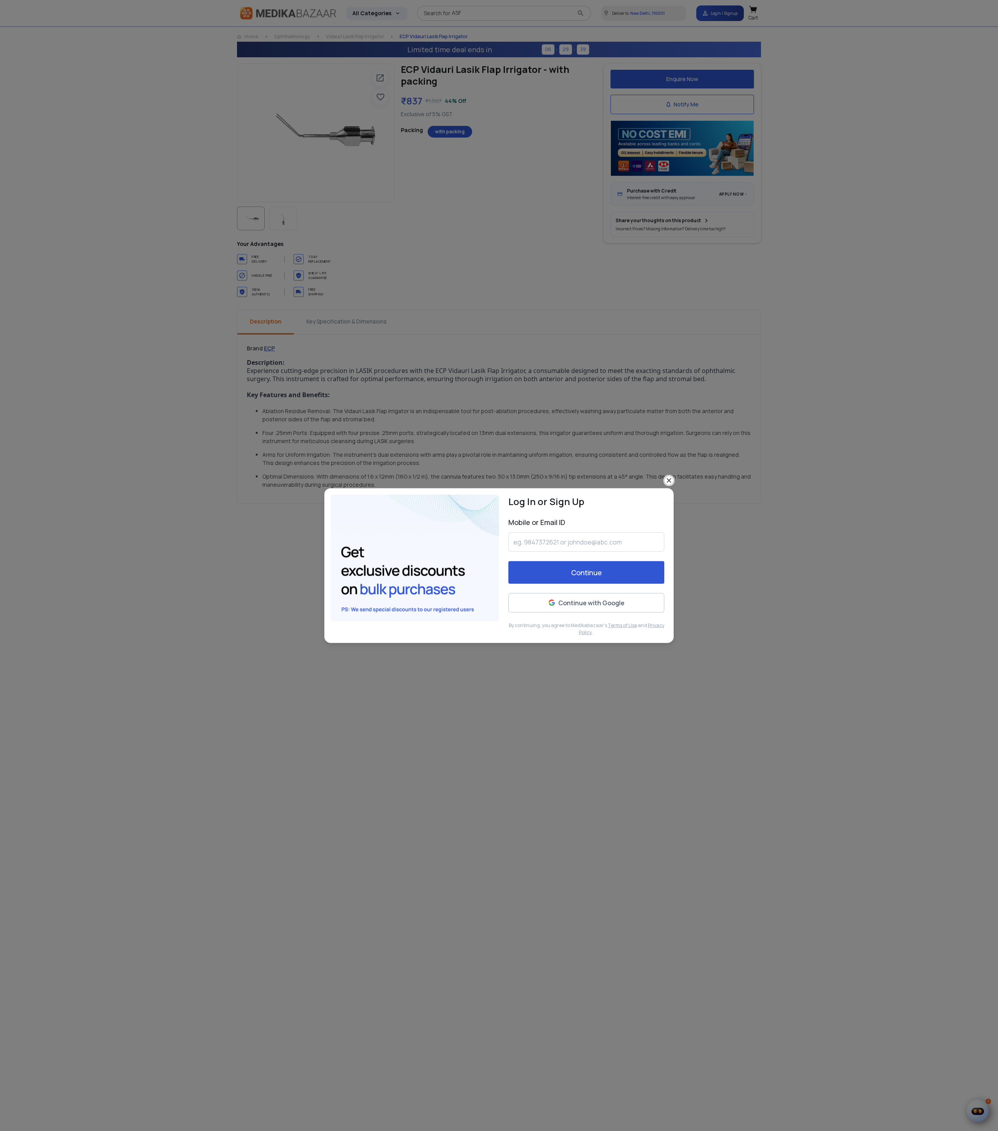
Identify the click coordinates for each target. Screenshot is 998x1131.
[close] (669, 480)
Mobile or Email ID (536, 522)
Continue (586, 572)
